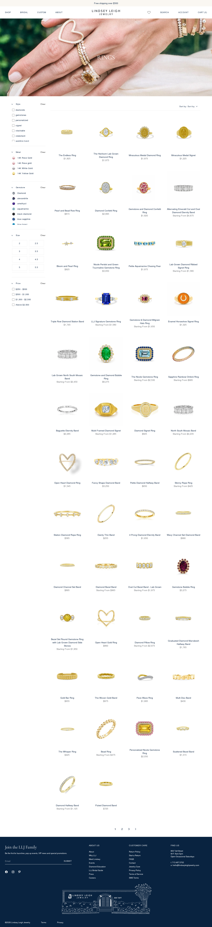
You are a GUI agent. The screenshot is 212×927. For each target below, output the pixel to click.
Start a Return (135, 855)
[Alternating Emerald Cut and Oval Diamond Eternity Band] (184, 188)
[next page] (136, 829)
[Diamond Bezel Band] (106, 566)
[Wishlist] (149, 12)
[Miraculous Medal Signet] (184, 133)
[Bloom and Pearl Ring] (67, 243)
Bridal (24, 12)
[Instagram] (13, 872)
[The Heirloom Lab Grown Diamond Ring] (106, 133)
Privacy (60, 922)
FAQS (131, 859)
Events (92, 863)
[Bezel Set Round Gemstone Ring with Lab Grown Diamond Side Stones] (67, 618)
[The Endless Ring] (67, 133)
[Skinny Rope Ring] (184, 462)
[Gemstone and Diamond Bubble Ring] (106, 354)
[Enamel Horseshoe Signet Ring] (184, 299)
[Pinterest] (19, 872)
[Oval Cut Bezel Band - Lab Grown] (145, 566)
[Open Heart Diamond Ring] (67, 462)
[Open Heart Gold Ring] (106, 618)
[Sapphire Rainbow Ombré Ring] (184, 354)
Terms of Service (136, 874)
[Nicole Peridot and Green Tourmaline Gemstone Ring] (106, 243)
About (59, 12)
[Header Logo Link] (106, 12)
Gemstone (20, 187)
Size (18, 235)
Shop (8, 12)
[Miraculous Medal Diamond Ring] (145, 133)
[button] (189, 106)
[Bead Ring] (106, 729)
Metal (18, 152)
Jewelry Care (134, 866)
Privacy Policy (135, 870)
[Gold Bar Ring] (67, 677)
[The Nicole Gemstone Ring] (145, 354)
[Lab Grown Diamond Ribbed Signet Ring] (184, 243)
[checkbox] (28, 110)
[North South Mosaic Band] (184, 410)
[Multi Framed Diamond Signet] (106, 410)
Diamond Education (97, 866)
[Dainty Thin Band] (106, 514)
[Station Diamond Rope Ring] (67, 514)
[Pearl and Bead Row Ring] (67, 188)
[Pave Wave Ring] (145, 677)
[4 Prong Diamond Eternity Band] (145, 514)
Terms (43, 922)
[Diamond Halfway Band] (67, 784)
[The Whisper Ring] (67, 729)
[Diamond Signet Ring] (145, 410)
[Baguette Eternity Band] (67, 410)
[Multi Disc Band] (184, 677)
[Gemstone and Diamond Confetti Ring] (145, 188)
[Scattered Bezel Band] (184, 729)
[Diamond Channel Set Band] (67, 566)
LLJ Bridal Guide (96, 870)
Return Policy (134, 852)
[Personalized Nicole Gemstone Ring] (145, 729)
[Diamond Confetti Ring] (106, 188)
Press (91, 874)
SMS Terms (134, 878)
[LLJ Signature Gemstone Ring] (106, 299)
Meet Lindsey (94, 859)
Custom (41, 12)
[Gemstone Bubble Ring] (184, 566)
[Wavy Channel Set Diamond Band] (184, 514)
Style (18, 104)
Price (18, 283)
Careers (92, 878)
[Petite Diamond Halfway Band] (145, 462)
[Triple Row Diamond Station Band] (67, 299)
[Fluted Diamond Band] (106, 784)
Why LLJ (92, 855)
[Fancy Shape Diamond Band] (106, 462)
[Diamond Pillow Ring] (145, 618)
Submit (68, 861)
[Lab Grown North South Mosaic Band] (67, 354)
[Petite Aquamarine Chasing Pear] (145, 243)
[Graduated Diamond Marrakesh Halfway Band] (184, 618)
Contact (132, 863)
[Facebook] (6, 872)
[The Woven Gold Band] (106, 677)
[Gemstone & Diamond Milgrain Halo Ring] (145, 299)
